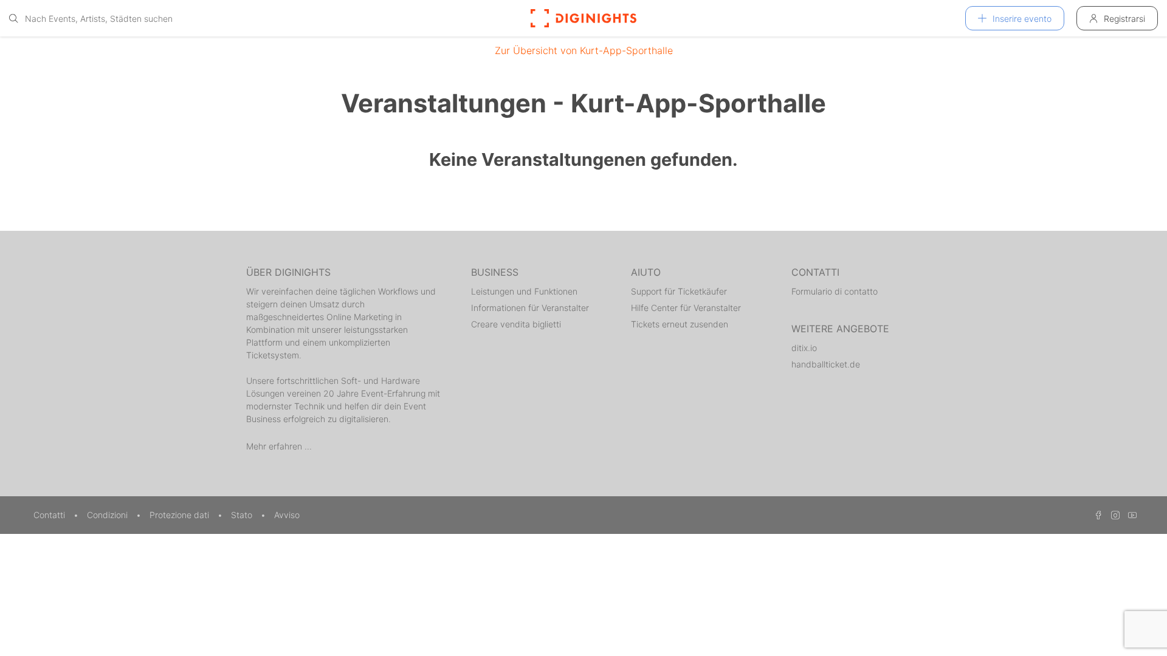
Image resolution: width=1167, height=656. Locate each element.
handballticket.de (825, 364)
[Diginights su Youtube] (1129, 515)
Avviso (287, 515)
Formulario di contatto (834, 291)
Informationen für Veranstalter (530, 307)
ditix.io (804, 348)
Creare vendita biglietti (516, 324)
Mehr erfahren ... (279, 446)
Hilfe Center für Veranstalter (686, 307)
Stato (243, 515)
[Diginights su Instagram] (1113, 515)
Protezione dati (181, 515)
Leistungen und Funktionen (524, 291)
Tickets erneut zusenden (679, 324)
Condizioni (108, 515)
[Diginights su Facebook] (1096, 515)
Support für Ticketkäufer (679, 291)
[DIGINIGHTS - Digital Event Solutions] (583, 18)
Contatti (50, 515)
